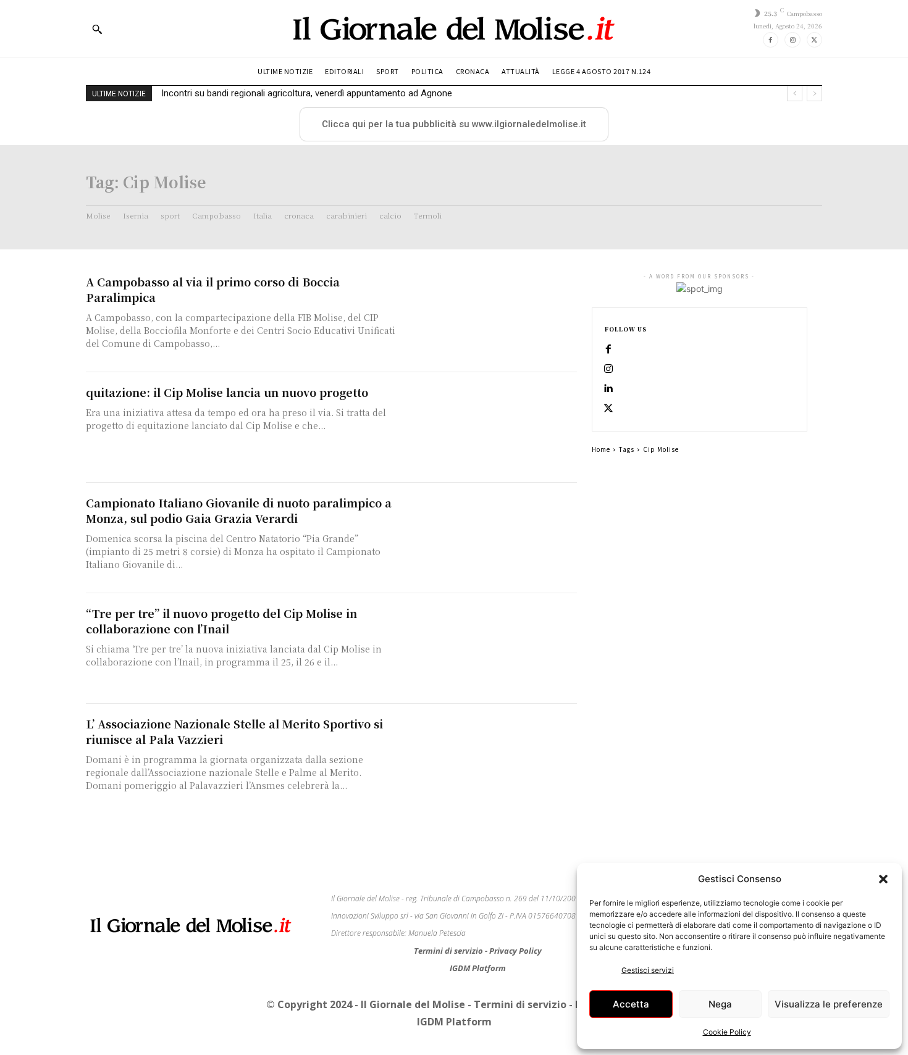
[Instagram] (792, 40)
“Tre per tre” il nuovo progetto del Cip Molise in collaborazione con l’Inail (221, 620)
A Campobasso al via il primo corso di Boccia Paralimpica (213, 289)
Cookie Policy (727, 1031)
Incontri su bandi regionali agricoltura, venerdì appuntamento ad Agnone (306, 93)
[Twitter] (814, 40)
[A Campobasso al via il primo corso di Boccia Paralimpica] (491, 317)
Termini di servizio (449, 950)
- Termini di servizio (518, 1004)
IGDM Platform (478, 968)
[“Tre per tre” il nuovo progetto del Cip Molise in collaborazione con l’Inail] (491, 648)
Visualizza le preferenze (829, 1004)
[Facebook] (770, 40)
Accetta (631, 1004)
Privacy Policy (515, 950)
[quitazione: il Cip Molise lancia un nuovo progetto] (491, 427)
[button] (883, 879)
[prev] (794, 93)
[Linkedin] (608, 389)
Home (601, 449)
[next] (814, 93)
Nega (720, 1004)
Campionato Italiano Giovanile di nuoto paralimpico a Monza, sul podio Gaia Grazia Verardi (239, 510)
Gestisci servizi (647, 970)
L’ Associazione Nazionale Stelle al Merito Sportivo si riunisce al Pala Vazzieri (234, 731)
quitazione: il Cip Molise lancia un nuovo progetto (227, 392)
